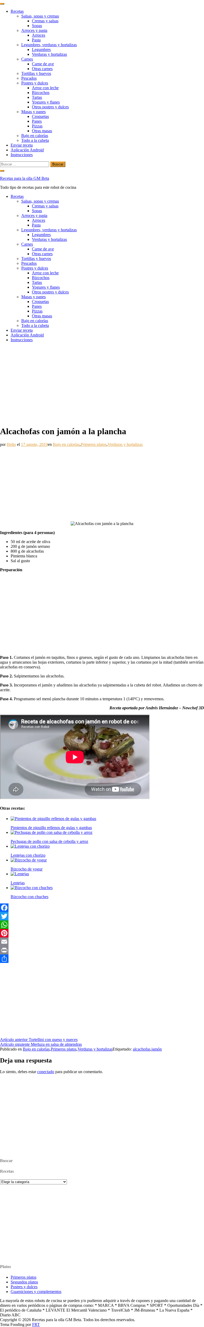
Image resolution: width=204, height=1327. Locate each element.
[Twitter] (102, 916)
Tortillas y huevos (36, 73)
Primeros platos (94, 444)
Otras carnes (42, 68)
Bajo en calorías (34, 135)
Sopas (37, 25)
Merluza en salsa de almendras (41, 1044)
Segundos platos (24, 1282)
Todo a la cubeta (35, 140)
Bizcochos (40, 92)
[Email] (102, 941)
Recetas (17, 11)
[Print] (102, 950)
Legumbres (41, 49)
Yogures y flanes (46, 102)
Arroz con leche (45, 88)
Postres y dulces (34, 83)
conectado (45, 1071)
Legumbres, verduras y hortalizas (49, 44)
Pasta (36, 40)
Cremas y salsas (45, 21)
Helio (11, 444)
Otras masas (42, 131)
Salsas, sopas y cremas (40, 16)
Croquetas (40, 116)
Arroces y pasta (34, 30)
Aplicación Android (27, 150)
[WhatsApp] (102, 924)
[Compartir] (102, 958)
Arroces (38, 35)
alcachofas (141, 1049)
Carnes (27, 59)
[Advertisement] (102, 384)
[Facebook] (102, 907)
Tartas (37, 97)
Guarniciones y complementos (36, 1291)
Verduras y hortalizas (49, 54)
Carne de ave (43, 64)
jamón (156, 1049)
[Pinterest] (102, 933)
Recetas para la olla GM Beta (24, 178)
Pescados (29, 78)
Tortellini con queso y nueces (39, 1039)
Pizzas (37, 126)
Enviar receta (22, 145)
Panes (37, 121)
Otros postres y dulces (50, 107)
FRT (36, 1324)
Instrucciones (22, 154)
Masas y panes (33, 111)
